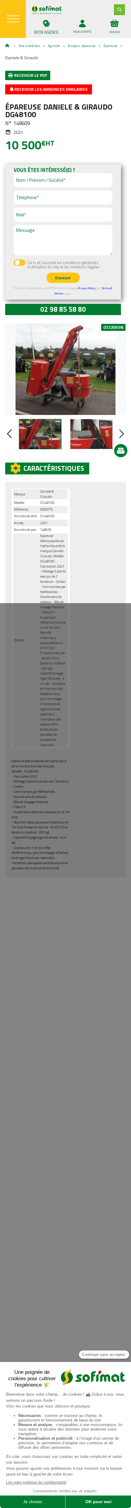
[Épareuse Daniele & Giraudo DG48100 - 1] (65, 369)
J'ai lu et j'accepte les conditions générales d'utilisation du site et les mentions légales (63, 265)
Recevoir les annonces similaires (50, 89)
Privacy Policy (87, 288)
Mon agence (46, 32)
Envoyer (63, 277)
